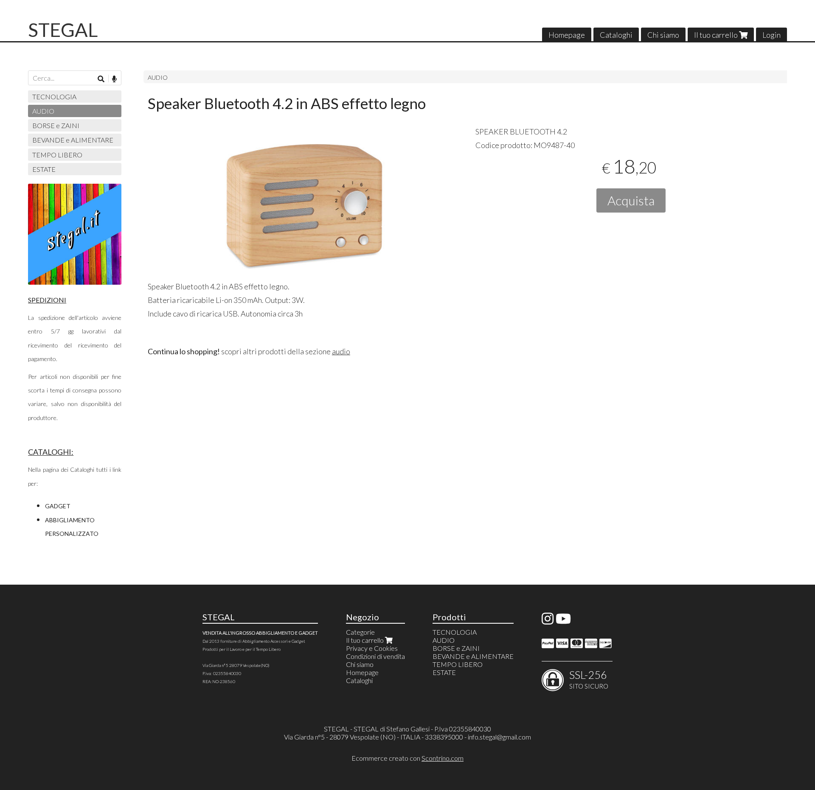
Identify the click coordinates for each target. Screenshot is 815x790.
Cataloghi (616, 34)
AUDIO (158, 77)
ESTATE (44, 169)
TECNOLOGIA (54, 96)
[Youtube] (563, 621)
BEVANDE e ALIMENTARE (72, 140)
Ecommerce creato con (407, 758)
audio (341, 351)
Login (771, 34)
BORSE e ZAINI (55, 125)
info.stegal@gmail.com (499, 737)
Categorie (360, 632)
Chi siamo (663, 34)
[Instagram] (548, 621)
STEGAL (63, 29)
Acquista (631, 200)
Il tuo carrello (716, 34)
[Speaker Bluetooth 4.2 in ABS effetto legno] (303, 203)
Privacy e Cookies (372, 648)
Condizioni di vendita (375, 656)
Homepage (566, 34)
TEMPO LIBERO (57, 155)
